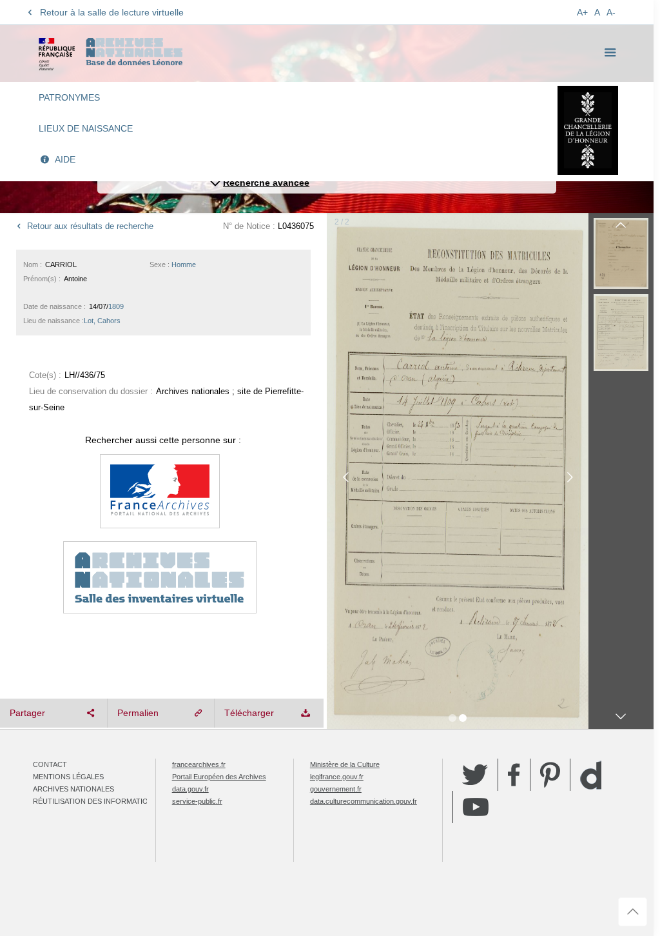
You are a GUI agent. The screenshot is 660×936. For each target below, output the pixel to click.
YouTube (476, 807)
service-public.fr (197, 801)
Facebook (514, 775)
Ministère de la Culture (345, 764)
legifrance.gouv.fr (337, 777)
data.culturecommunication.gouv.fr (363, 801)
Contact (50, 764)
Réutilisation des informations (95, 801)
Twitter (475, 775)
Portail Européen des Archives (219, 777)
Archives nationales (73, 789)
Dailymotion (590, 775)
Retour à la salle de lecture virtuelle (112, 12)
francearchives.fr (199, 764)
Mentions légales (68, 777)
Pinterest (550, 775)
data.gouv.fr (190, 789)
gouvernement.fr (336, 789)
